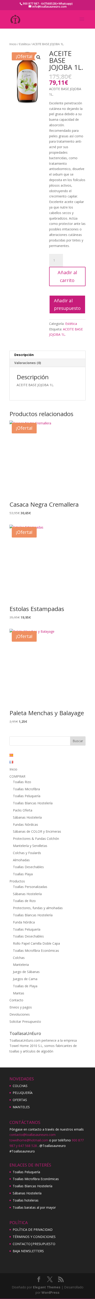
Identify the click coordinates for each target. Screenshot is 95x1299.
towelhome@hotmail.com (28, 1140)
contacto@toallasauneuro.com (32, 1134)
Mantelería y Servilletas (30, 845)
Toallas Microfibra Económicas (36, 950)
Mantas (18, 993)
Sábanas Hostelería (27, 817)
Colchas (19, 957)
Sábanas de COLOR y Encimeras (37, 831)
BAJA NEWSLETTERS (28, 1251)
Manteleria (21, 964)
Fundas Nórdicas (25, 824)
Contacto (16, 1000)
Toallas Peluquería (26, 796)
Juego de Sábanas (26, 972)
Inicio (13, 44)
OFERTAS (20, 1100)
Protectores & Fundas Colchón (36, 838)
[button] (38, 57)
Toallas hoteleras (26, 1200)
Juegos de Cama (25, 979)
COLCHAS (20, 1086)
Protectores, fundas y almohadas (38, 908)
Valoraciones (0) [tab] (27, 363)
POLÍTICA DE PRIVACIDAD (33, 1229)
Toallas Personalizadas (30, 887)
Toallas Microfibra (26, 789)
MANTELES (21, 1107)
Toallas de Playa (25, 986)
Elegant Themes (46, 1287)
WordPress (50, 1292)
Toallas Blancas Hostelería (33, 803)
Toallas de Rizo (24, 901)
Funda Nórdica (24, 922)
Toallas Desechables (28, 867)
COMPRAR (17, 776)
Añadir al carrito (67, 276)
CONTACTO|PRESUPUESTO (34, 1244)
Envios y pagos (20, 1007)
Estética (24, 44)
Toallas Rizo (22, 782)
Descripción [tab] (24, 355)
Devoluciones (19, 1014)
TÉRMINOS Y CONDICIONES (34, 1236)
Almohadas (21, 860)
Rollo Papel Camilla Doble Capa (36, 943)
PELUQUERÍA (23, 1092)
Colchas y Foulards (27, 853)
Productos (17, 881)
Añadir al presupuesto (67, 304)
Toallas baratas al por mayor (34, 1207)
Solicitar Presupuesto (25, 1021)
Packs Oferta (22, 810)
